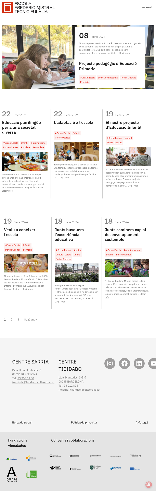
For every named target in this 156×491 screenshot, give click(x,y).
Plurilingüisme (38, 143)
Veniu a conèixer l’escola (19, 232)
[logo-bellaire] (12, 480)
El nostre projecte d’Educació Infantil (123, 125)
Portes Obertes (128, 77)
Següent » (30, 319)
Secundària (38, 147)
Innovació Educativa (108, 77)
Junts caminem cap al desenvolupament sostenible (125, 234)
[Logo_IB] (115, 467)
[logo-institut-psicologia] (31, 458)
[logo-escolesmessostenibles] (55, 467)
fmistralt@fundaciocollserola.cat (79, 389)
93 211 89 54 (72, 385)
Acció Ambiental (132, 250)
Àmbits (77, 250)
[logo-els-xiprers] (31, 476)
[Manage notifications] (148, 484)
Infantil (24, 143)
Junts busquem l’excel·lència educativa (69, 234)
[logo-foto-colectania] (55, 455)
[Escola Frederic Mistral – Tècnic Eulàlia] (28, 7)
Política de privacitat (84, 422)
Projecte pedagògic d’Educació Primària (108, 66)
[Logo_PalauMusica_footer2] (115, 455)
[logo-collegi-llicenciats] (75, 455)
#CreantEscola (87, 77)
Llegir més (124, 53)
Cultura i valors (63, 254)
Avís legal (142, 422)
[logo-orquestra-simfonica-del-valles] (135, 455)
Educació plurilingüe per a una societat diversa (21, 127)
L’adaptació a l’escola (73, 122)
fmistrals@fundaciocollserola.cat (33, 382)
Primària (84, 82)
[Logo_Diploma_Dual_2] (95, 468)
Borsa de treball (22, 422)
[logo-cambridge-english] (95, 455)
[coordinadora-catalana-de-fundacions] (75, 467)
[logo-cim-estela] (11, 458)
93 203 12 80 (25, 378)
